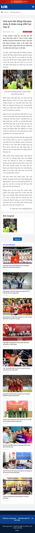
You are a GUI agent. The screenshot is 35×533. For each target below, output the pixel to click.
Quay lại (17, 239)
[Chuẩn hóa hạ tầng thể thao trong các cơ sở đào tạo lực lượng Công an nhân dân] (17, 400)
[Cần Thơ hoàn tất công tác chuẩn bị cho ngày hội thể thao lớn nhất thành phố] (17, 452)
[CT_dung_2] (10, 219)
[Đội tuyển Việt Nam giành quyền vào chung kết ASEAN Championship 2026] (17, 375)
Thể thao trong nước (9, 518)
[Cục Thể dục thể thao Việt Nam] (4, 6)
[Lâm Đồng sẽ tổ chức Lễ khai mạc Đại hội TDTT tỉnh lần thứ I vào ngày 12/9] (17, 272)
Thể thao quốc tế (27, 31)
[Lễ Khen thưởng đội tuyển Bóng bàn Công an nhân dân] (17, 477)
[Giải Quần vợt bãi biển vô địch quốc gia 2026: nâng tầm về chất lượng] (17, 323)
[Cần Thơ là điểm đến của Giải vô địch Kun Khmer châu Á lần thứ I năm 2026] (17, 349)
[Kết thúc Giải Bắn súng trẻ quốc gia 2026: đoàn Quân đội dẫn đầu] (17, 426)
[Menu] (33, 7)
